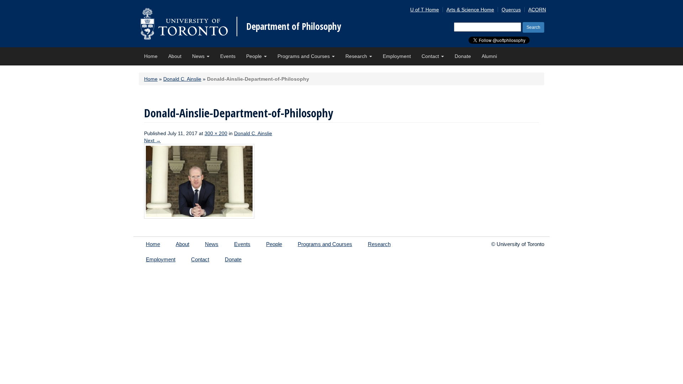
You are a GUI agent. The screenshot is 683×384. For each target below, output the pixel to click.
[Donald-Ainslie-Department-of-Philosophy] (199, 181)
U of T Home (424, 9)
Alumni (489, 56)
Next (152, 140)
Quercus (511, 9)
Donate (463, 56)
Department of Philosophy (293, 26)
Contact (431, 56)
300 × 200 (216, 133)
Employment (397, 56)
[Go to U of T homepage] (184, 23)
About (174, 56)
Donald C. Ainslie (182, 79)
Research (357, 56)
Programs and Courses (304, 56)
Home (151, 56)
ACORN (537, 9)
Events (227, 56)
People (254, 56)
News (199, 56)
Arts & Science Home (470, 9)
